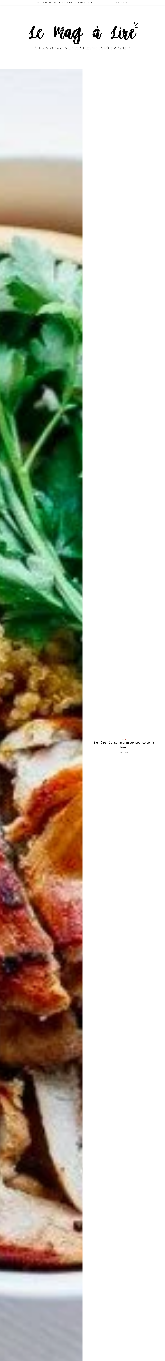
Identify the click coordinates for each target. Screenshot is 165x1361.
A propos (37, 2)
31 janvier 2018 (123, 752)
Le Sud (61, 2)
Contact (91, 2)
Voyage (81, 2)
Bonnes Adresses (49, 2)
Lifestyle (71, 2)
